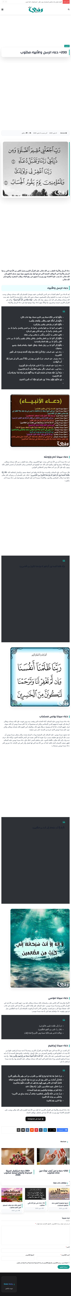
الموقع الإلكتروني (30, 1255)
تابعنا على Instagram (35, 1119)
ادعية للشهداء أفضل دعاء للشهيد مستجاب (60, 1204)
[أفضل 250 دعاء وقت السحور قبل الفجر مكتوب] (11, 1195)
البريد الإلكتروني (65, 1255)
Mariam (62, 133)
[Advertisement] (35, 29)
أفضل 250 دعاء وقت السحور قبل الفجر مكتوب (12, 1206)
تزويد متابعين (9, 1288)
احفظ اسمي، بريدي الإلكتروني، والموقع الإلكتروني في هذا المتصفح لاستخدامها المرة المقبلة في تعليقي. (42, 1262)
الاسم (68, 1247)
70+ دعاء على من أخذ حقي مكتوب (36, 1204)
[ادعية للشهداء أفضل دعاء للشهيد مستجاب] (59, 1194)
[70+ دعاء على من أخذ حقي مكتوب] (35, 1194)
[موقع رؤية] (35, 9)
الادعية (67, 46)
